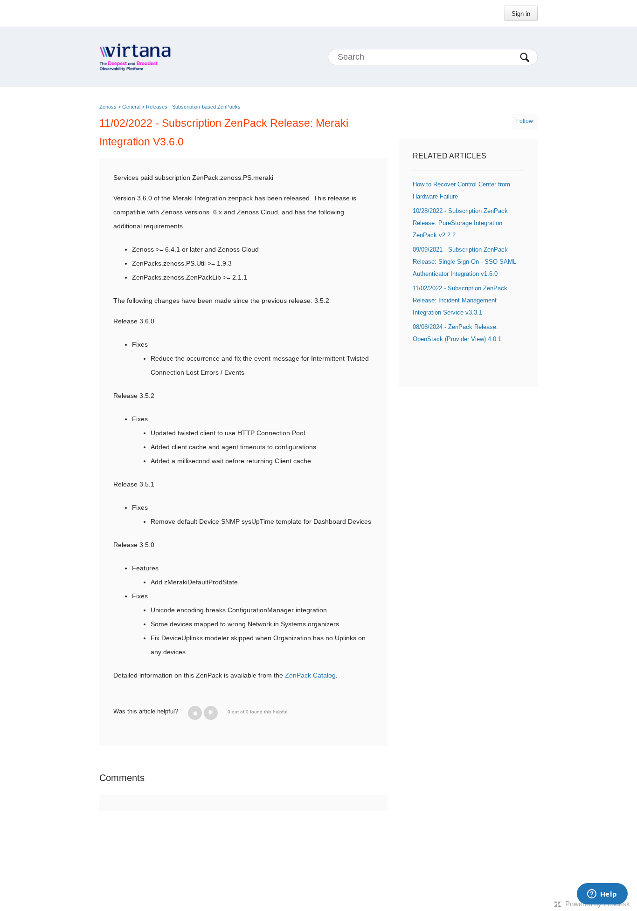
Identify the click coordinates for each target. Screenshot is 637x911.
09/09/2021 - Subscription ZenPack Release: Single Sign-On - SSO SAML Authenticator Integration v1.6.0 (464, 261)
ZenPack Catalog (310, 675)
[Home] (135, 57)
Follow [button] (524, 121)
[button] (195, 713)
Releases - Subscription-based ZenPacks (193, 107)
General (131, 107)
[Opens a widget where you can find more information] (602, 894)
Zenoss (108, 107)
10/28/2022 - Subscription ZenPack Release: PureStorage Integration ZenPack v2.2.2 (460, 223)
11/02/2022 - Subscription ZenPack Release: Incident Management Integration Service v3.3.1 (460, 300)
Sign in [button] (521, 13)
